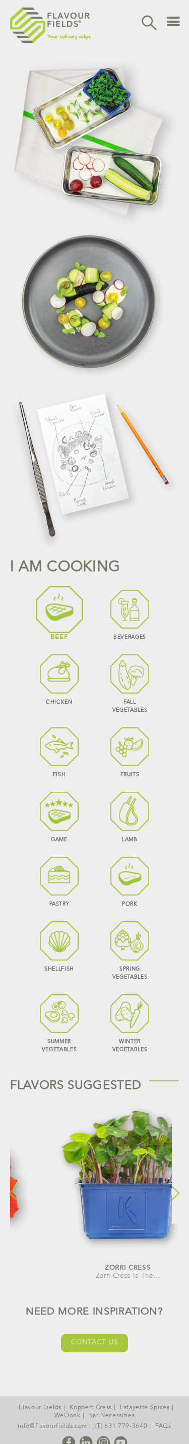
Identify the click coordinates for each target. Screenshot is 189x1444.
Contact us (94, 1342)
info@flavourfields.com (52, 1426)
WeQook (67, 1416)
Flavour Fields (40, 1408)
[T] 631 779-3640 (121, 1426)
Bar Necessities (111, 1416)
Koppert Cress (91, 1408)
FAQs (163, 1426)
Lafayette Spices (145, 1408)
